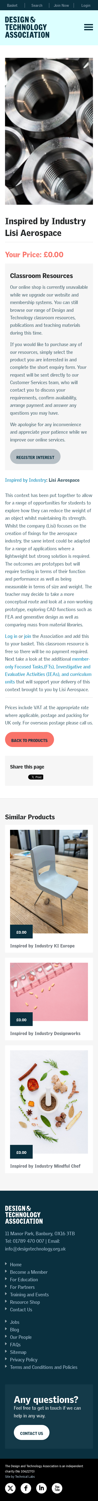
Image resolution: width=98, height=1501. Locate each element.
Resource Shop (25, 1302)
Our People (21, 1337)
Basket (12, 5)
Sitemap (18, 1352)
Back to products (29, 739)
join (27, 636)
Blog (14, 1330)
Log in (11, 636)
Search (36, 5)
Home (16, 1265)
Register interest (35, 456)
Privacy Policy (23, 1360)
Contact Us (21, 1310)
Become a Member (28, 1272)
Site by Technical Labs (20, 1476)
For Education (24, 1280)
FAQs (15, 1345)
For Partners (22, 1287)
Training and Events (29, 1295)
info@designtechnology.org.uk (35, 1249)
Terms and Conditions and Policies (43, 1367)
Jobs (14, 1322)
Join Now (61, 5)
